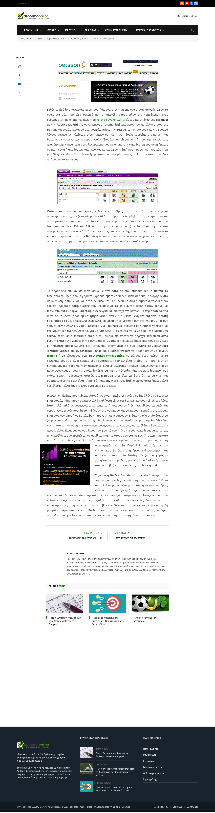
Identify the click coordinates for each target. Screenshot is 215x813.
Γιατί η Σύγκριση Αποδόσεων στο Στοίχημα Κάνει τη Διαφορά (65, 621)
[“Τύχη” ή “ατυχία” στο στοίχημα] (150, 603)
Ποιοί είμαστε (150, 748)
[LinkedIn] (19, 83)
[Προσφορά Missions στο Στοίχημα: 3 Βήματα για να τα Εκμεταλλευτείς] (107, 603)
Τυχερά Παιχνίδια (148, 30)
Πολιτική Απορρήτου (154, 773)
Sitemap (126, 806)
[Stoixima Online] (33, 16)
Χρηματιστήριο (116, 30)
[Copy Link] (19, 66)
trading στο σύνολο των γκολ (109, 120)
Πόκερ (51, 30)
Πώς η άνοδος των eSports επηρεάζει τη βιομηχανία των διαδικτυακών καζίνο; (73, 3)
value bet (72, 159)
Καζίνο (70, 30)
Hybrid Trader (76, 553)
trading (52, 355)
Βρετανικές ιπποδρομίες (106, 355)
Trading (90, 30)
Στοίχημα (31, 30)
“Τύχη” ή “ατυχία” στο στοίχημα (146, 619)
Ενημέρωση (149, 760)
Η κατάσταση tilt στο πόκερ (129, 537)
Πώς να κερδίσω (160, 806)
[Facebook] (19, 75)
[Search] (192, 30)
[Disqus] (107, 675)
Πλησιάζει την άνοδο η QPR (85, 537)
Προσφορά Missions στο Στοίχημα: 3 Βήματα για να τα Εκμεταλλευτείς (108, 621)
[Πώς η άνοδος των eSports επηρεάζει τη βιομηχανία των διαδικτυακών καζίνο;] (86, 768)
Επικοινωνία (149, 754)
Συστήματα (192, 806)
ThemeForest (85, 806)
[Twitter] (19, 92)
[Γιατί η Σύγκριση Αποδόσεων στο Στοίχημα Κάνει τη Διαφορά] (64, 603)
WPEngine (115, 806)
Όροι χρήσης (150, 779)
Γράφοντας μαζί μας (153, 767)
